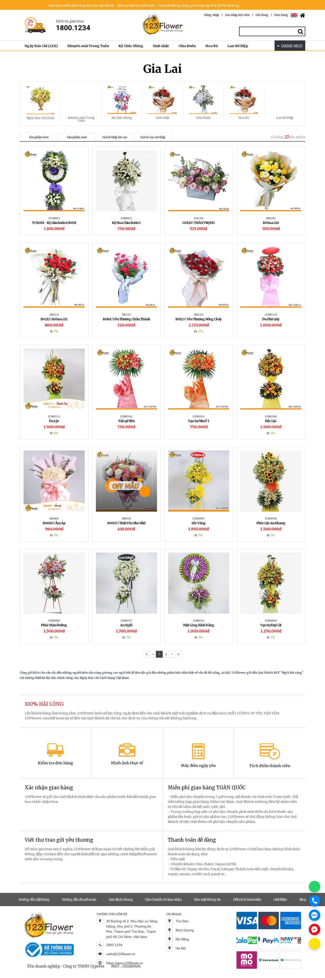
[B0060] (54, 518)
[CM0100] (271, 416)
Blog (302, 899)
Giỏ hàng (262, 15)
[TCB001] (54, 218)
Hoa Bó (211, 46)
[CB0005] (126, 218)
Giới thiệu (280, 899)
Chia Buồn (187, 46)
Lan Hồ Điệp (237, 46)
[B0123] (198, 314)
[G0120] (198, 218)
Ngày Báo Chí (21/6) (41, 46)
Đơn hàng (281, 15)
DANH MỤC (291, 46)
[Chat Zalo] (314, 915)
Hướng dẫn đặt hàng (34, 899)
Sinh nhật (161, 46)
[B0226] (271, 218)
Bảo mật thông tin (207, 899)
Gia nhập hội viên (237, 15)
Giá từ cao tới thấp (152, 137)
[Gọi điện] (314, 901)
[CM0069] (271, 620)
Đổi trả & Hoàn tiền (247, 899)
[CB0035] (198, 620)
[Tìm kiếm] (300, 31)
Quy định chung (120, 899)
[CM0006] (54, 620)
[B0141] (126, 314)
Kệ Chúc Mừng (130, 46)
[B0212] (54, 314)
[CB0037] (126, 620)
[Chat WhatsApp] (314, 886)
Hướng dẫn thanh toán (79, 899)
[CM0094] (198, 518)
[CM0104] (126, 416)
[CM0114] (271, 314)
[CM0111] (54, 416)
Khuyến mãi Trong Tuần (88, 46)
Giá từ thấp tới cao (114, 137)
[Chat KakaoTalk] (314, 943)
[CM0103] (198, 416)
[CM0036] (271, 518)
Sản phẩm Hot (39, 137)
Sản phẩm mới (77, 137)
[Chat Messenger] (314, 929)
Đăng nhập (211, 15)
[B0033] (126, 518)
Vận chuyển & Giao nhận (163, 899)
